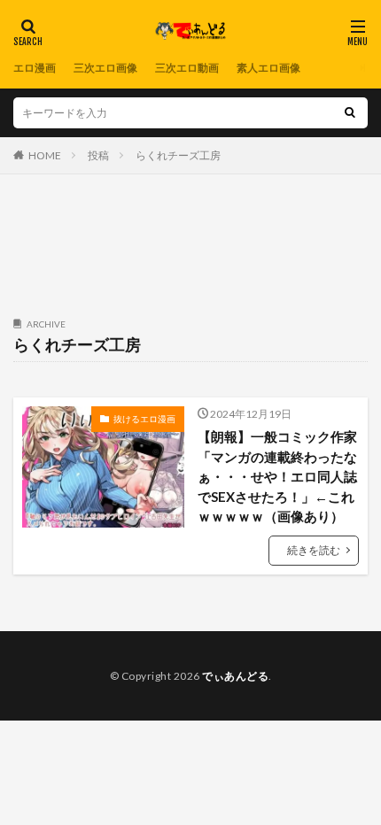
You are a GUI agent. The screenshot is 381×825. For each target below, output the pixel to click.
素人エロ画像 (268, 67)
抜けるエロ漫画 (144, 418)
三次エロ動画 (187, 67)
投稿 (98, 155)
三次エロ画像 (105, 67)
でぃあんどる (235, 675)
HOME (44, 155)
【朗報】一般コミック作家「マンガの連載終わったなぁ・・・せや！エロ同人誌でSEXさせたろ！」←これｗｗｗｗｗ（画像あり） (277, 476)
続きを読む (313, 550)
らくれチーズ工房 (178, 155)
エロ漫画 (34, 67)
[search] (350, 112)
